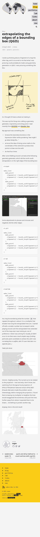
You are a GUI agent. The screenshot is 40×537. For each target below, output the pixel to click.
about (34, 20)
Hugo (18, 494)
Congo (16, 495)
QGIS (4, 49)
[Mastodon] (16, 446)
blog (35, 7)
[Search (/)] (36, 26)
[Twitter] (19, 446)
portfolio (32, 10)
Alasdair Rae (25, 126)
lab (35, 13)
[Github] (13, 446)
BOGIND (14, 126)
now (35, 23)
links (34, 17)
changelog (11, 497)
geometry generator (13, 49)
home (35, 4)
